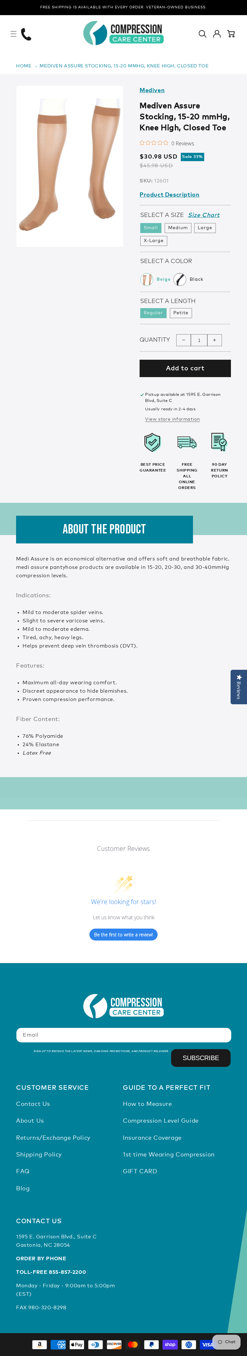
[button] (13, 34)
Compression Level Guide (161, 1121)
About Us (30, 1121)
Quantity (155, 340)
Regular (153, 313)
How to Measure (147, 1104)
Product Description (169, 195)
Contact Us (33, 1104)
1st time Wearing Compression (169, 1155)
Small (151, 228)
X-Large (154, 241)
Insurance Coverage (152, 1138)
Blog (23, 1189)
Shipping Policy (39, 1155)
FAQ (23, 1172)
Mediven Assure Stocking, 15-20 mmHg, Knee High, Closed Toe (124, 66)
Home (23, 66)
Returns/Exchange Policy (53, 1138)
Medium (178, 228)
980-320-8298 (47, 1307)
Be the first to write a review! (123, 935)
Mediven (152, 90)
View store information (172, 419)
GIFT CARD (140, 1172)
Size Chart (204, 215)
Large (205, 228)
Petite (180, 313)
